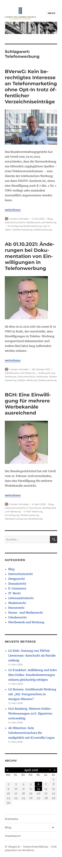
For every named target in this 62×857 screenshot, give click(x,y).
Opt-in (46, 226)
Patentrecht (16, 607)
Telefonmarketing (22, 229)
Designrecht (16, 578)
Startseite (11, 819)
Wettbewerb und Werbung (41, 222)
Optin (8, 229)
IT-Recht (14, 593)
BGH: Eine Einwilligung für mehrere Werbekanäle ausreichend (28, 404)
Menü (51, 13)
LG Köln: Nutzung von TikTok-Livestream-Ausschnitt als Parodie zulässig (32, 655)
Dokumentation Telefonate (33, 376)
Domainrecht (17, 583)
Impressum (13, 836)
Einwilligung (12, 515)
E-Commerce (33, 507)
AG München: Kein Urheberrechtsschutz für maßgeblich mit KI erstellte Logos (31, 732)
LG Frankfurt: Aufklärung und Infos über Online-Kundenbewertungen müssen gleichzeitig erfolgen (32, 674)
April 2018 (31, 770)
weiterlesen (13, 209)
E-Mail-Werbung (33, 511)
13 (38, 788)
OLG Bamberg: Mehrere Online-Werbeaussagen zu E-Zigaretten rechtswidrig (30, 713)
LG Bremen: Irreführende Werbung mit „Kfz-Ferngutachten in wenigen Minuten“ (32, 694)
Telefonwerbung (43, 229)
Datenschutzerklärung (35, 846)
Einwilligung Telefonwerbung (25, 226)
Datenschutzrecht (15, 222)
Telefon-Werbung (27, 380)
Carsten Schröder (19, 218)
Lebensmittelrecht (21, 598)
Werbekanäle (35, 518)
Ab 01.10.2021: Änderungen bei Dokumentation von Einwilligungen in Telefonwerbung (30, 256)
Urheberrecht (17, 617)
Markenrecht (17, 603)
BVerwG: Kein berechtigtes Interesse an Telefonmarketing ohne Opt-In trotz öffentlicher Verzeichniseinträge (31, 86)
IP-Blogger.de (12, 846)
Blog (50, 218)
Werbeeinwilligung (16, 518)
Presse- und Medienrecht (25, 612)
